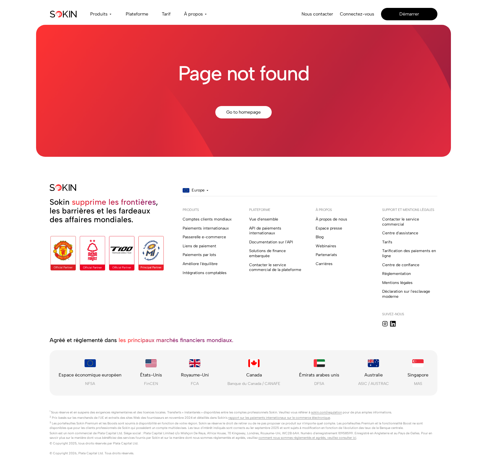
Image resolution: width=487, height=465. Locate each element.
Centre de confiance (400, 265)
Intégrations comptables (205, 272)
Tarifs (387, 242)
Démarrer (409, 14)
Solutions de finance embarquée (267, 253)
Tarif (166, 14)
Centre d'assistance (400, 233)
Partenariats (326, 254)
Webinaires (326, 246)
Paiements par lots (199, 254)
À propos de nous (331, 219)
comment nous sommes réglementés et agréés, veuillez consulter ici (307, 438)
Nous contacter (317, 14)
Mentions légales (397, 282)
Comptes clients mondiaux (207, 219)
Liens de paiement (199, 246)
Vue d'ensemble (263, 219)
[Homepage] (63, 14)
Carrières (324, 263)
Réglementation (396, 273)
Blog (320, 237)
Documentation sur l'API (271, 242)
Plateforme (137, 14)
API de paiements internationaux (265, 231)
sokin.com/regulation (326, 412)
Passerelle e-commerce (204, 237)
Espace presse (329, 228)
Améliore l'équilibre (200, 263)
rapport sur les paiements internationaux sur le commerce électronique (279, 418)
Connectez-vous (357, 14)
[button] (101, 14)
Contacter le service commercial (400, 222)
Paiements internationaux (206, 228)
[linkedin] (393, 324)
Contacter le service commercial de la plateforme (275, 267)
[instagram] (385, 324)
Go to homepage (243, 112)
